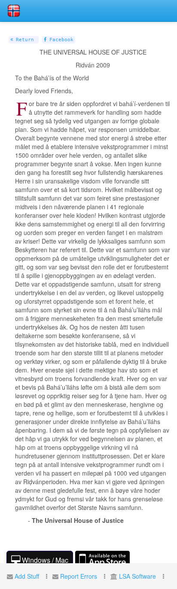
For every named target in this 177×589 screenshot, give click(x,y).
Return (23, 40)
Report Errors (78, 576)
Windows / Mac (44, 560)
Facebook (59, 40)
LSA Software (137, 576)
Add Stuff (27, 576)
